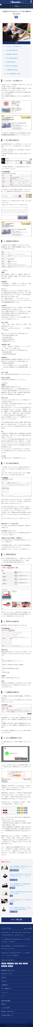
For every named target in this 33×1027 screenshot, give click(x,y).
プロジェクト (4, 992)
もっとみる (29, 928)
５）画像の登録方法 (9, 62)
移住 (16, 963)
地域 (20, 963)
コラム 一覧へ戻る (16, 919)
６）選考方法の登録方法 (11, 66)
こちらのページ (17, 549)
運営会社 (3, 1004)
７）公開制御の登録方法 (11, 69)
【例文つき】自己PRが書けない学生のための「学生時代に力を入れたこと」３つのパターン (20, 876)
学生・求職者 (13, 879)
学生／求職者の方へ (6, 988)
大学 (11, 870)
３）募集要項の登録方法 (11, 54)
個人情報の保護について (7, 1015)
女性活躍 (10, 966)
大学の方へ (4, 981)
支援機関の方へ (5, 985)
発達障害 (25, 963)
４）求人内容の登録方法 (11, 58)
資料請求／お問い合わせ (7, 1011)
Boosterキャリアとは (6, 973)
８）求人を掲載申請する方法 (12, 73)
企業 (16, 17)
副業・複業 (4, 966)
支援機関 (16, 870)
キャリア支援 (10, 963)
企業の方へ (4, 977)
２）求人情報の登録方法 (11, 50)
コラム (3, 996)
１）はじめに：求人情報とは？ (13, 46)
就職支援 (4, 963)
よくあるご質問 (5, 1007)
